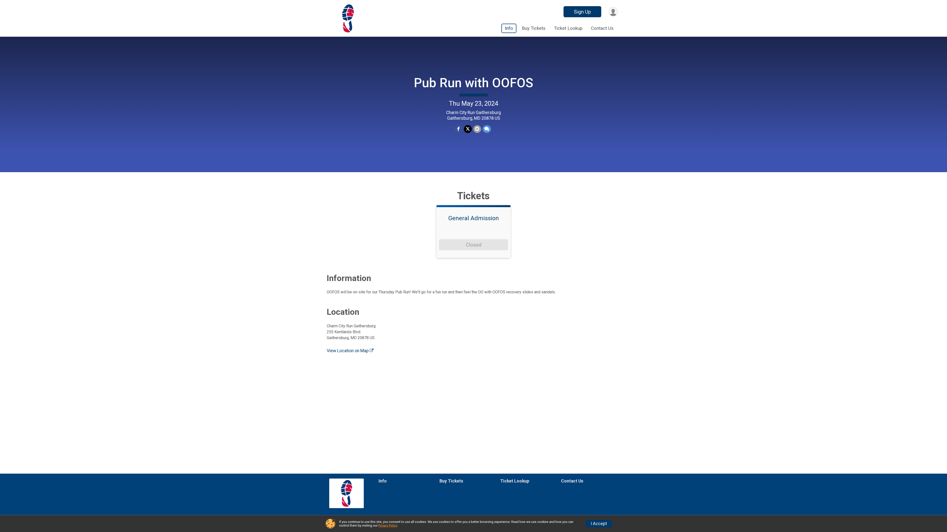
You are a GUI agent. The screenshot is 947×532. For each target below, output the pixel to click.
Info (509, 28)
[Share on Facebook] (458, 129)
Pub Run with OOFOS (473, 82)
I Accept (599, 523)
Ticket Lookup (568, 28)
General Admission (473, 218)
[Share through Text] (487, 129)
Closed (473, 245)
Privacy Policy (387, 525)
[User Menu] (613, 11)
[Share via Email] (477, 129)
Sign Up (582, 12)
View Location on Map (348, 350)
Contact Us (602, 28)
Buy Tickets (534, 28)
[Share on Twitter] (468, 129)
